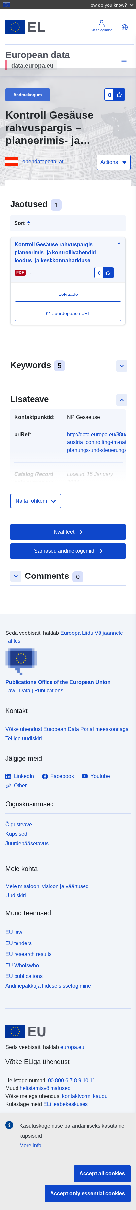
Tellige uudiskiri (23, 738)
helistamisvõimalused (45, 1088)
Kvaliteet (64, 532)
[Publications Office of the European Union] (65, 660)
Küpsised (16, 834)
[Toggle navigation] (123, 61)
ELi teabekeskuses (65, 1104)
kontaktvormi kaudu (85, 1096)
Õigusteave (18, 824)
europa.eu (72, 1047)
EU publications (24, 976)
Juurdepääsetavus (27, 843)
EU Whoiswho (22, 965)
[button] (111, 4)
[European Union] (65, 1031)
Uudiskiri (15, 895)
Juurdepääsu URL (71, 313)
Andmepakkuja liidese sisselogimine (48, 986)
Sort (19, 223)
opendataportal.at (42, 161)
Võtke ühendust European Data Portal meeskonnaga (67, 729)
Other (20, 785)
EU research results (28, 954)
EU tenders (18, 943)
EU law (13, 932)
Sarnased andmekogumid (64, 551)
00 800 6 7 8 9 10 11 (71, 1080)
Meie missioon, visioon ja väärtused (47, 886)
